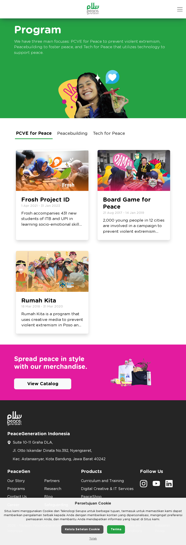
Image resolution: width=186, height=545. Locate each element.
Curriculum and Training (102, 481)
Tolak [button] (93, 538)
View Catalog (42, 384)
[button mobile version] (180, 9)
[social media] (143, 485)
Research (52, 489)
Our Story (16, 481)
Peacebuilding (72, 133)
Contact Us (17, 497)
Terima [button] (116, 529)
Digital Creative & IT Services (107, 489)
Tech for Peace (109, 133)
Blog (48, 497)
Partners (52, 481)
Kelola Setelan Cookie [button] (82, 529)
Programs (16, 489)
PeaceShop (91, 497)
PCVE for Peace (34, 133)
